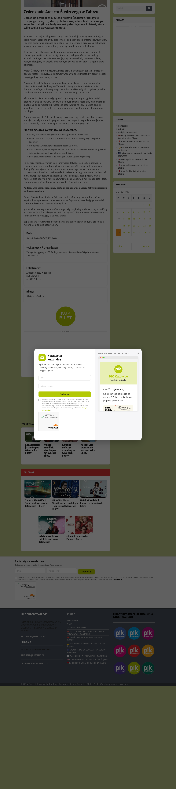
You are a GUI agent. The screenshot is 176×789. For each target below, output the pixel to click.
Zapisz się (64, 394)
